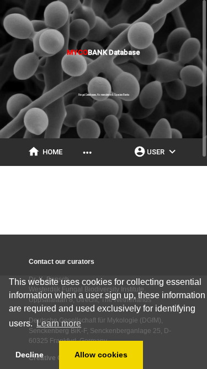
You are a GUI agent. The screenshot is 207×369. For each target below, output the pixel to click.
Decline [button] (29, 354)
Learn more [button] (58, 323)
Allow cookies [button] (101, 354)
